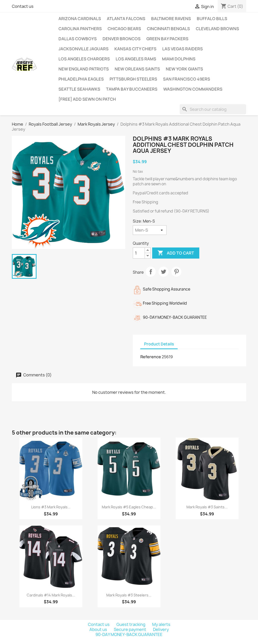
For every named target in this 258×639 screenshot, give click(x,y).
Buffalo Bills (212, 18)
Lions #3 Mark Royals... (51, 507)
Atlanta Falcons (126, 18)
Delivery (161, 629)
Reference (150, 356)
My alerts (161, 624)
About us (98, 629)
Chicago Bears (124, 28)
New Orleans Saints (137, 69)
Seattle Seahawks (79, 89)
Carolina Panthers (80, 28)
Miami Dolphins (179, 59)
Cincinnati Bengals (168, 28)
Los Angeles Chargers (84, 59)
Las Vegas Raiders (182, 49)
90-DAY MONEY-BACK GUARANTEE (129, 634)
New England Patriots (83, 69)
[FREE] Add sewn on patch (87, 99)
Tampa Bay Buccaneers (131, 89)
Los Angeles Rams (136, 59)
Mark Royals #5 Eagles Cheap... (129, 507)
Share (151, 272)
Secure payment (130, 629)
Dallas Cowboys (77, 39)
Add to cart (175, 253)
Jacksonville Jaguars (83, 49)
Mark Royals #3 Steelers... (128, 595)
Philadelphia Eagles (81, 79)
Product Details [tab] (159, 344)
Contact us (23, 6)
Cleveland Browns (217, 28)
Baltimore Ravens (171, 18)
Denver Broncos (122, 39)
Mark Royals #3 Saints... (207, 507)
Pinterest (176, 272)
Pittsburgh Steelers (133, 79)
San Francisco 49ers (186, 79)
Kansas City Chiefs (135, 49)
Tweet (163, 272)
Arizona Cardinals (79, 18)
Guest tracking (131, 624)
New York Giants (184, 69)
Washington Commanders (192, 89)
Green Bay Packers (167, 39)
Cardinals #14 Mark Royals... (51, 595)
